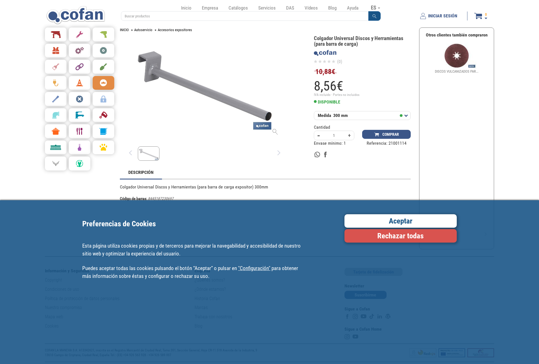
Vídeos (311, 8)
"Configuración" (254, 268)
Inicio (186, 8)
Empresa (210, 8)
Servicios (267, 8)
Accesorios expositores (175, 30)
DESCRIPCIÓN (141, 172)
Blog (332, 8)
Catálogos (238, 8)
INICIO (124, 30)
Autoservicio (143, 30)
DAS (290, 8)
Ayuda (352, 8)
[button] (374, 16)
